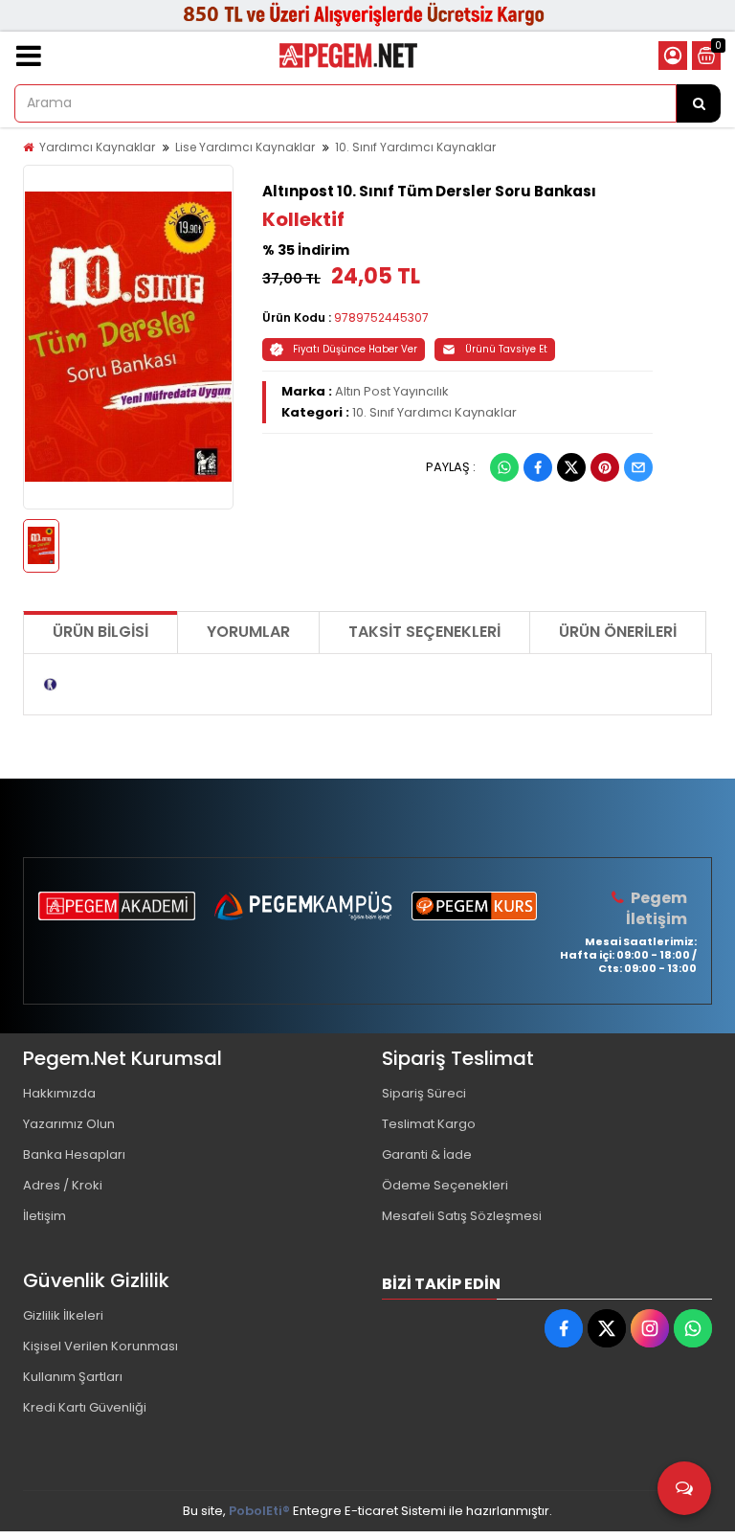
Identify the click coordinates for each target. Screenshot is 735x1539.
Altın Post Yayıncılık (392, 391)
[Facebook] (537, 467)
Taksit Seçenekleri (424, 632)
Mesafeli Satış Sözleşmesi (462, 1216)
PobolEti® (259, 1511)
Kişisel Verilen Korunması (100, 1346)
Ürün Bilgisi (100, 632)
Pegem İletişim (656, 908)
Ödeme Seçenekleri (445, 1185)
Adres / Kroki (62, 1185)
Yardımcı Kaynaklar (97, 147)
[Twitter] (571, 467)
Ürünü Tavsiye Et (506, 349)
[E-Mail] (638, 467)
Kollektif (303, 219)
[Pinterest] (604, 467)
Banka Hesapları (74, 1154)
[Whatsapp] (504, 467)
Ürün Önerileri (618, 632)
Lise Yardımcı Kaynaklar (245, 147)
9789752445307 (381, 317)
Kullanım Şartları (72, 1377)
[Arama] (699, 103)
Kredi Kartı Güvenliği (84, 1407)
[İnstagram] (650, 1328)
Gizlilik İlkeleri (63, 1315)
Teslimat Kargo (429, 1124)
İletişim (44, 1216)
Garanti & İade (427, 1154)
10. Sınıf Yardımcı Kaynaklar (415, 147)
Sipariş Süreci (424, 1093)
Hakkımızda (59, 1093)
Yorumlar (248, 632)
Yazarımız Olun (69, 1124)
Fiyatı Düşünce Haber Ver (355, 349)
